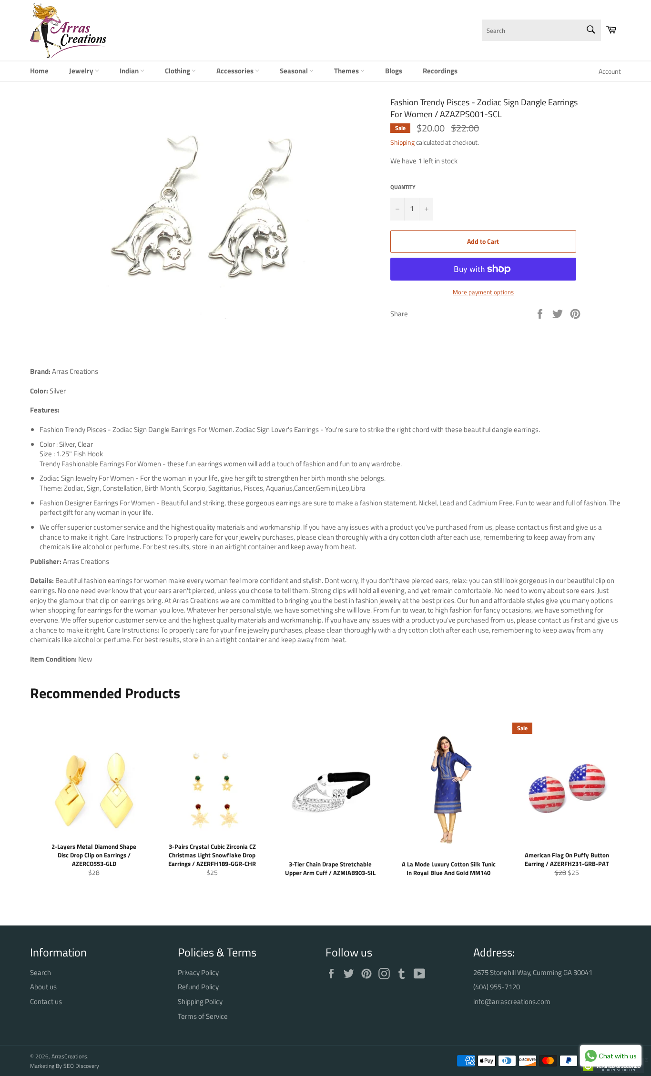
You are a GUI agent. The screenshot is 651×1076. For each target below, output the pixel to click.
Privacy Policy (198, 972)
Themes (347, 70)
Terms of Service (203, 1016)
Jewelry (82, 70)
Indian (130, 70)
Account (610, 71)
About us (43, 986)
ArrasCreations (69, 1056)
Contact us (46, 1001)
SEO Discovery (81, 1065)
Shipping (402, 142)
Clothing (178, 70)
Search (40, 972)
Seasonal (294, 70)
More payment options (483, 292)
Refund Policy (198, 986)
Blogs (393, 70)
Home (39, 70)
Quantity (403, 187)
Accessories (235, 70)
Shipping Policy (200, 1001)
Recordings (440, 70)
